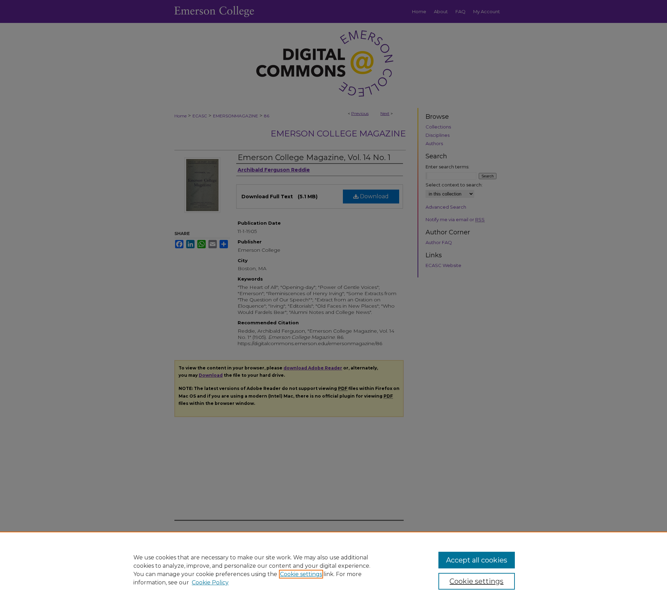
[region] (333, 570)
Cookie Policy (210, 582)
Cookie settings (301, 574)
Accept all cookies (476, 560)
